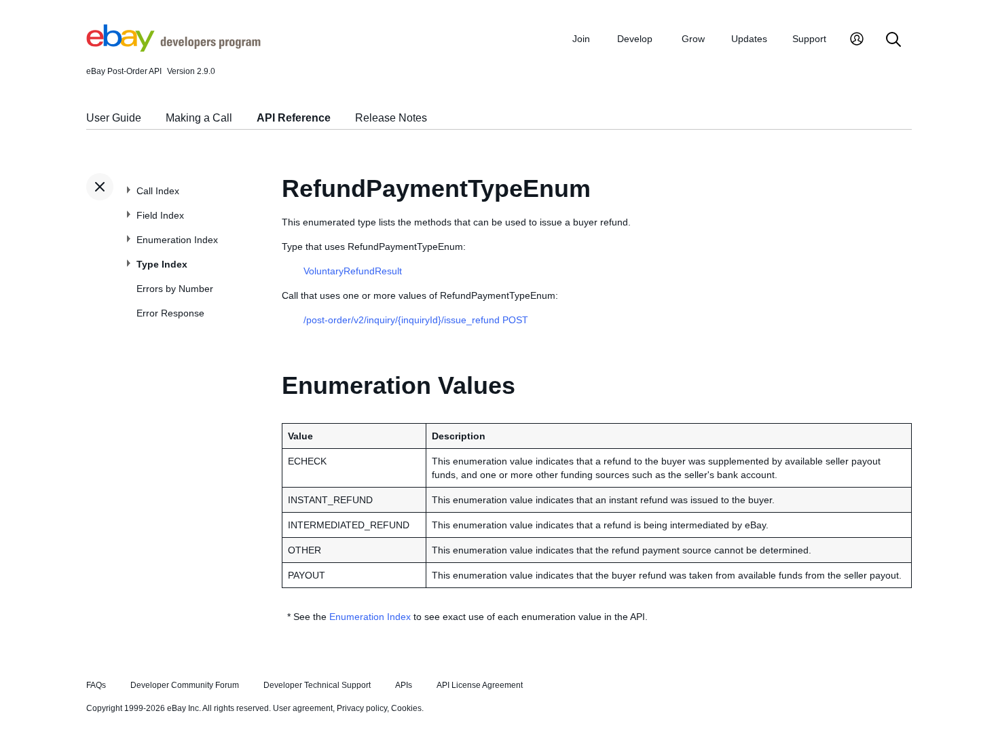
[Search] (893, 40)
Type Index (161, 264)
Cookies (406, 708)
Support (809, 38)
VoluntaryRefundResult (352, 271)
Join (581, 38)
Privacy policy (362, 708)
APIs (403, 685)
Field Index (160, 215)
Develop (634, 38)
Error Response (170, 313)
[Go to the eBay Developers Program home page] (173, 48)
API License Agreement (480, 685)
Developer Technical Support (317, 685)
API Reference (294, 118)
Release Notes (391, 118)
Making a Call (199, 118)
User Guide (113, 118)
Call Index (157, 190)
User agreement (303, 708)
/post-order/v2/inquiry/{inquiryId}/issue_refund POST (415, 319)
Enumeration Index (177, 239)
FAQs (96, 685)
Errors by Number (174, 288)
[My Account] (857, 40)
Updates (749, 38)
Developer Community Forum (184, 685)
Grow (693, 38)
